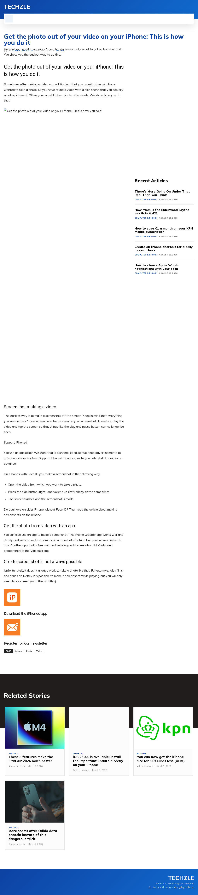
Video (39, 651)
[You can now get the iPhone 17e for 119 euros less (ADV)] (163, 728)
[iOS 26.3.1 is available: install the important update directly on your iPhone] (99, 728)
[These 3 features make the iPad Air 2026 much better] (34, 728)
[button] (9, 18)
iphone (18, 651)
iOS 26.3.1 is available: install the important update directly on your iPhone (98, 761)
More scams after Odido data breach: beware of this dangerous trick (33, 835)
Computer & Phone (145, 199)
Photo (29, 651)
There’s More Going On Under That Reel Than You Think (162, 193)
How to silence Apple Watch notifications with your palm (156, 267)
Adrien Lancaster (17, 766)
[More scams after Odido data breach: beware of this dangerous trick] (34, 802)
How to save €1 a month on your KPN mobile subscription (164, 230)
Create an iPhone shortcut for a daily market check (164, 248)
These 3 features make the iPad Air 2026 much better (31, 759)
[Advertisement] (164, 104)
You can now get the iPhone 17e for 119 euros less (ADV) (161, 759)
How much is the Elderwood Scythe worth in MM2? (162, 211)
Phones (13, 754)
